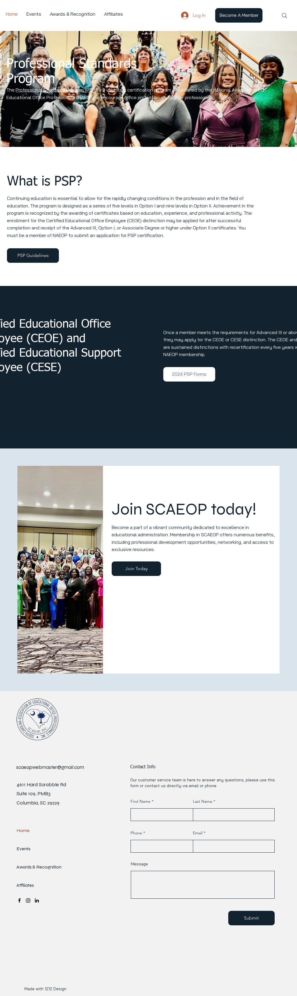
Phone (136, 833)
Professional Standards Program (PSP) (56, 90)
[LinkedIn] (37, 900)
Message (139, 864)
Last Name (202, 801)
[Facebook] (19, 900)
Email (197, 833)
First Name (141, 801)
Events (23, 848)
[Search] (284, 16)
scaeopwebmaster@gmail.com (50, 767)
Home (23, 830)
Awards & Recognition (32, 867)
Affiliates (25, 885)
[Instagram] (28, 900)
